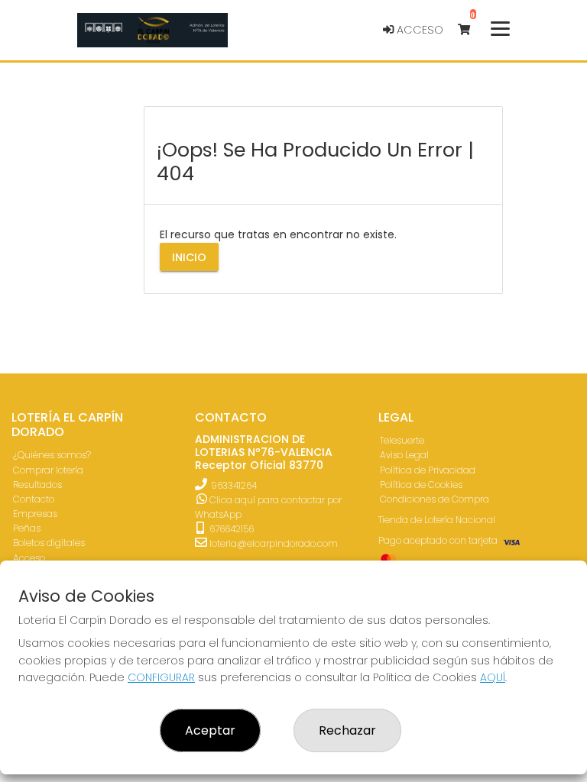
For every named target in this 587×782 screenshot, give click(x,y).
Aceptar (210, 730)
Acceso (418, 29)
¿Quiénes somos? (52, 454)
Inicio (189, 257)
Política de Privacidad (427, 470)
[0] (471, 30)
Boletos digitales (49, 542)
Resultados (37, 484)
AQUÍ (492, 677)
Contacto (33, 499)
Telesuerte (402, 440)
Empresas (35, 513)
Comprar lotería (48, 470)
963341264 (234, 485)
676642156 (230, 528)
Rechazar (347, 730)
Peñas (27, 528)
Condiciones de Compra (434, 499)
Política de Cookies (421, 484)
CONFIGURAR (161, 677)
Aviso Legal (404, 454)
